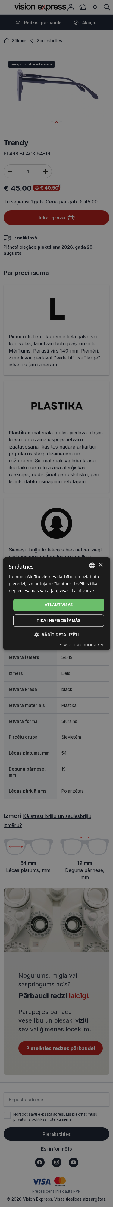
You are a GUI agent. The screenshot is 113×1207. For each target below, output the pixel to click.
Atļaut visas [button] (59, 605)
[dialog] (56, 603)
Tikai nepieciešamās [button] (58, 620)
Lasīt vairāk (83, 590)
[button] (56, 634)
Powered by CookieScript (81, 645)
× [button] (100, 565)
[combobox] (92, 565)
